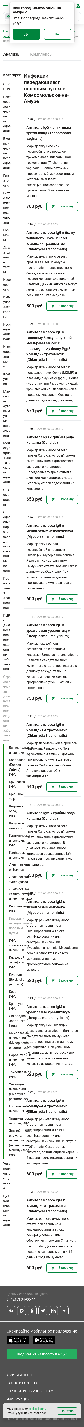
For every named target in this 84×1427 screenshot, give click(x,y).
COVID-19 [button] (6, 86)
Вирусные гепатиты (16, 825)
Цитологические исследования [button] (7, 1210)
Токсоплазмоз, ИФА (20, 1074)
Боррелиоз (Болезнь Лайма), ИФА (17, 767)
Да (26, 34)
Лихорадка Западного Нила (17, 1021)
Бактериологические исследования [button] (7, 114)
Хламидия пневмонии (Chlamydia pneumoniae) (18, 1091)
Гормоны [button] (6, 235)
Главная (8, 31)
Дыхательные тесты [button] (6, 260)
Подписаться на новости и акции (42, 1354)
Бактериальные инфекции (21, 750)
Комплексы (41, 54)
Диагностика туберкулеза (19, 879)
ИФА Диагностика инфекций (19, 945)
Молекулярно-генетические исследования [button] (7, 462)
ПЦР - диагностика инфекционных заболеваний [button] (6, 642)
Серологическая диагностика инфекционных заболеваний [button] (7, 708)
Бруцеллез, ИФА (17, 784)
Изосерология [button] (7, 284)
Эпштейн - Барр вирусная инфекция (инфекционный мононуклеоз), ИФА (21, 1143)
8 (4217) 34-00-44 (21, 1299)
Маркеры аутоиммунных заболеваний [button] (6, 413)
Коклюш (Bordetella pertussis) (16, 979)
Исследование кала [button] (7, 332)
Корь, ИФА (13, 994)
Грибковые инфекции (17, 855)
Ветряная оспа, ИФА (16, 811)
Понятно (67, 1411)
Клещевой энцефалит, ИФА (17, 962)
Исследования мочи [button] (7, 356)
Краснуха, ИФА (16, 1006)
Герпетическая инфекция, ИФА (20, 840)
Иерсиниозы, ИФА (18, 908)
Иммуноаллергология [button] (6, 307)
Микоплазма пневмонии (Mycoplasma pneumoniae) (19, 1040)
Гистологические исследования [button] (7, 207)
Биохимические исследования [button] (7, 153)
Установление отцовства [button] (7, 1176)
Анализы (11, 54)
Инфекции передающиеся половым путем (20, 926)
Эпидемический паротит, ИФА (21, 1120)
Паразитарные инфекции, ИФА (20, 1060)
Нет (58, 34)
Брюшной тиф (16, 796)
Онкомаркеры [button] (6, 497)
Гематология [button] (6, 180)
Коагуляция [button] (6, 379)
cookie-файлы (38, 1408)
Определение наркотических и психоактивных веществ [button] (7, 541)
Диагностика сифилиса (19, 867)
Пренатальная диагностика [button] (7, 593)
